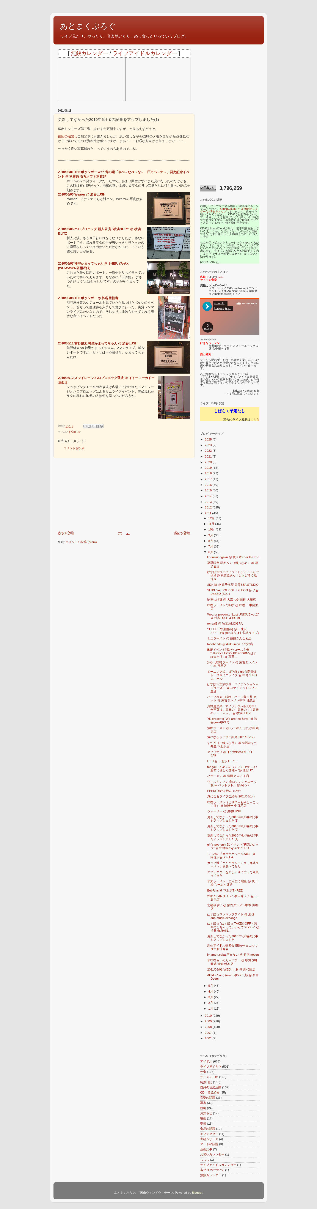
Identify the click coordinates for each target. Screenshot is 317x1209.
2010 (209, 1015)
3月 (211, 997)
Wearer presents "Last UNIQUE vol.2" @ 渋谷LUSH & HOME (233, 616)
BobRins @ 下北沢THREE (225, 890)
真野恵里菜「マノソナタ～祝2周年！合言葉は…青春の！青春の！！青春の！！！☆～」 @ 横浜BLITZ (233, 710)
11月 (211, 524)
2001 (209, 1038)
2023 (209, 445)
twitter (221, 277)
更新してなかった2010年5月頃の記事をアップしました (232, 938)
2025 (209, 439)
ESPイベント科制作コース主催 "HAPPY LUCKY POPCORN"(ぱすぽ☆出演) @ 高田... (231, 653)
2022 (209, 450)
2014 (209, 496)
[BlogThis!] (89, 426)
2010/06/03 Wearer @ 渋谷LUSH (81, 194)
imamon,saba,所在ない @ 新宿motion (233, 954)
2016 (209, 484)
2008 (209, 1027)
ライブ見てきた (210, 1066)
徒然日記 (206, 1082)
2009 (209, 1021)
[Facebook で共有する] (97, 426)
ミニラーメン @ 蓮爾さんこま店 (229, 638)
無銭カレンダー (89, 53)
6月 (211, 552)
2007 (209, 1032)
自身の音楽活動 (210, 1087)
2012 (209, 507)
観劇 (203, 1108)
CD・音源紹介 (210, 1092)
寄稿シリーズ (209, 1139)
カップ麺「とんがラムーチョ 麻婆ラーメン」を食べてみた (233, 864)
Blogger (197, 1192)
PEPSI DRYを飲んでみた (224, 790)
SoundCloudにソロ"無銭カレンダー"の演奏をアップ (229, 210)
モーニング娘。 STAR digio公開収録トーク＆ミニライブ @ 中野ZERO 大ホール (232, 675)
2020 (209, 462)
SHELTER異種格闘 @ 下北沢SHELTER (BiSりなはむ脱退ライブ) (233, 631)
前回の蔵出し (67, 136)
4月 (211, 991)
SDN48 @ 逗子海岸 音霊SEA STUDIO (233, 584)
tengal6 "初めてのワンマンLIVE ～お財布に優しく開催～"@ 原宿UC (232, 768)
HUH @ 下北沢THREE (222, 761)
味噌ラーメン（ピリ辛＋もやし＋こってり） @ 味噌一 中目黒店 (233, 804)
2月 (211, 1002)
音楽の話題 (207, 1097)
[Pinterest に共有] (101, 426)
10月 (212, 529)
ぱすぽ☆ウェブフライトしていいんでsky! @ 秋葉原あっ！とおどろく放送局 (233, 575)
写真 (203, 1103)
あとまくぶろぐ (88, 26)
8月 (211, 541)
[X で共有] (93, 426)
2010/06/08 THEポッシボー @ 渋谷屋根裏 (88, 298)
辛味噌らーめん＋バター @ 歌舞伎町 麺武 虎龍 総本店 (232, 962)
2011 (208, 513)
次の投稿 (66, 533)
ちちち (204, 1159)
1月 (211, 1008)
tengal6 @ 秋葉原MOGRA (225, 623)
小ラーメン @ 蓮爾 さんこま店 (228, 776)
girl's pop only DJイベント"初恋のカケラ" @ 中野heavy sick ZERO (233, 846)
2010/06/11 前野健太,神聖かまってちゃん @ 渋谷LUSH (98, 343)
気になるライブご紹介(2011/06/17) (231, 737)
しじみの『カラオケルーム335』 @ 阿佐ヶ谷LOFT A (231, 855)
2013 (209, 501)
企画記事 (206, 1149)
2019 (209, 467)
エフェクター (209, 1134)
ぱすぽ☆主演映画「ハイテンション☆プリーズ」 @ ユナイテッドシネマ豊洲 (233, 688)
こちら (254, 419)
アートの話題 (209, 1144)
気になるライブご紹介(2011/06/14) (231, 796)
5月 (211, 985)
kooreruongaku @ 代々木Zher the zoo (233, 557)
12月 (212, 518)
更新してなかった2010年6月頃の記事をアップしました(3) (232, 819)
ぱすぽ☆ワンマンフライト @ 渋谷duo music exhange (230, 916)
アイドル (206, 1061)
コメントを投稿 (74, 448)
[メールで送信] (85, 426)
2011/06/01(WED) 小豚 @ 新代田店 (231, 969)
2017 (209, 479)
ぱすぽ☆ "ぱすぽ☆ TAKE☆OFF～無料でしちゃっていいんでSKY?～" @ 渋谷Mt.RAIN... (233, 927)
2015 (209, 490)
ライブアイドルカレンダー (145, 53)
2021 (209, 456)
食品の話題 (207, 1128)
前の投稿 (182, 533)
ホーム (124, 533)
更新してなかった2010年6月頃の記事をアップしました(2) (232, 828)
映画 (203, 1118)
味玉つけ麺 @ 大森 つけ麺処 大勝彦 (231, 599)
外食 (203, 1071)
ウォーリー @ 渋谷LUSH (224, 811)
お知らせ (75, 432)
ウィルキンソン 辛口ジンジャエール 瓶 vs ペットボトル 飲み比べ (231, 783)
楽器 (203, 1123)
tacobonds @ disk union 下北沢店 (230, 644)
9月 (211, 535)
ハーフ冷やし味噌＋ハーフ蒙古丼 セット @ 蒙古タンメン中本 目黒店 (231, 698)
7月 (211, 546)
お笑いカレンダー (212, 1154)
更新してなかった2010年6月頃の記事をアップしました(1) (232, 837)
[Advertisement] (124, 494)
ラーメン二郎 (209, 1077)
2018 (209, 473)
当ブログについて (212, 1170)
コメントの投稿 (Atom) (81, 542)
